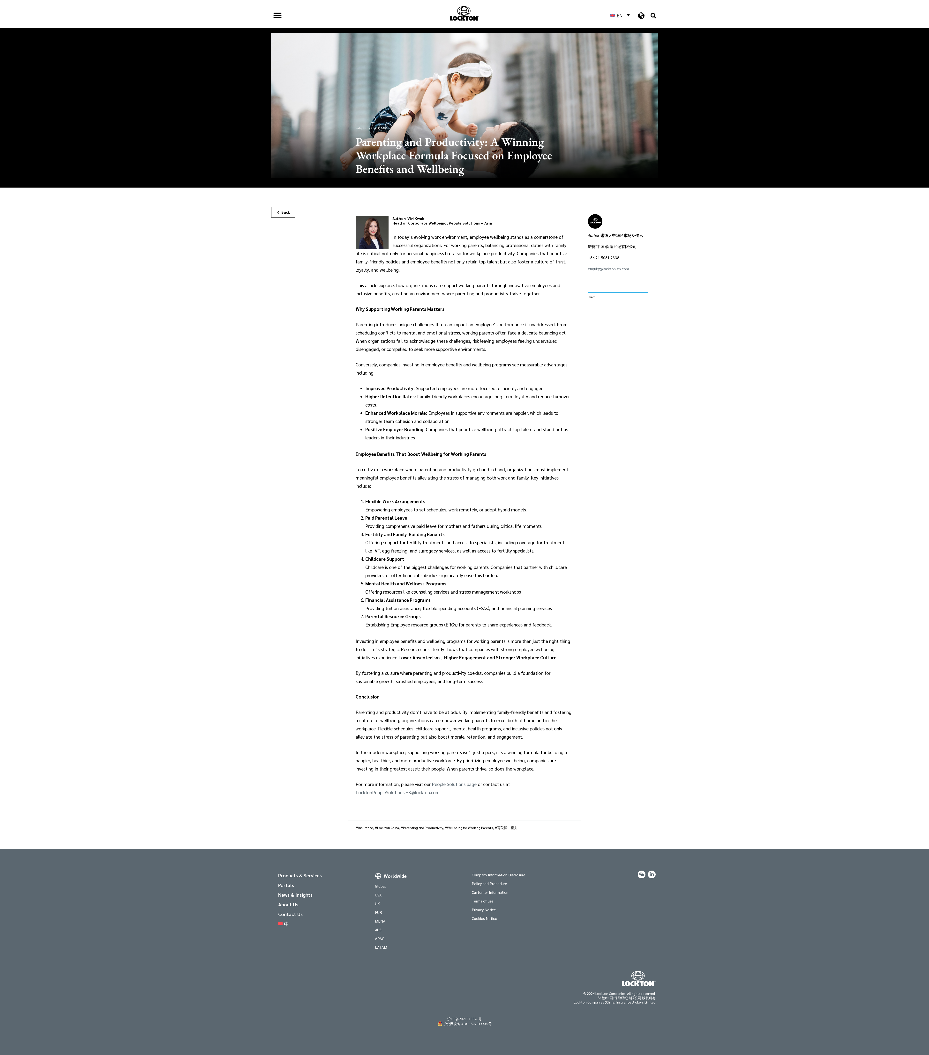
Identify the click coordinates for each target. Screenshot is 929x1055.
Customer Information (490, 892)
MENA (380, 921)
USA (378, 894)
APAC (379, 938)
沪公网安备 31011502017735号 (467, 1023)
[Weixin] (641, 874)
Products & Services (300, 875)
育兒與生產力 (507, 827)
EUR (378, 912)
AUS (378, 929)
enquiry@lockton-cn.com (608, 268)
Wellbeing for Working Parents (470, 827)
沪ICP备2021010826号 (464, 1019)
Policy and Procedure (489, 883)
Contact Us (290, 914)
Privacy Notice (484, 909)
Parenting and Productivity (423, 827)
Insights (361, 128)
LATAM (381, 947)
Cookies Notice (484, 918)
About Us (288, 904)
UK (377, 903)
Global (380, 886)
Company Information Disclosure (498, 874)
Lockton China (388, 827)
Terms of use (483, 900)
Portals (286, 885)
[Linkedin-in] (652, 874)
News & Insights (295, 895)
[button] (277, 15)
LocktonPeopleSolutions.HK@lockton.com (398, 792)
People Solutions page (454, 784)
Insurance (365, 827)
